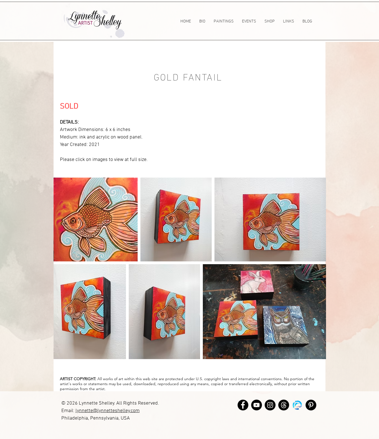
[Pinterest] (310, 405)
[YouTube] (256, 405)
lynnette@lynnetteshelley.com (107, 411)
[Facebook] (242, 405)
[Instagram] (270, 405)
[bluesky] (297, 405)
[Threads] (283, 405)
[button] (223, 21)
